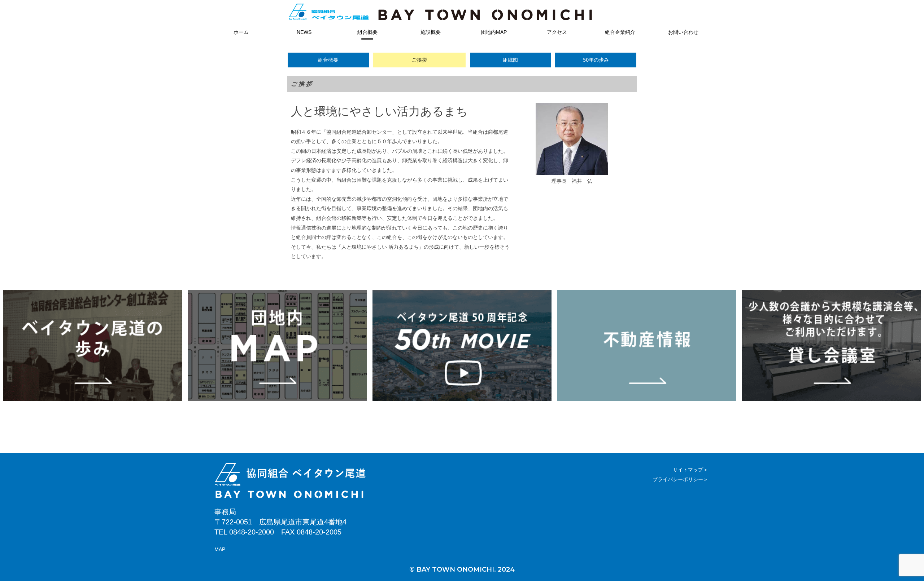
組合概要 (367, 32)
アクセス (557, 32)
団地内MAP (494, 32)
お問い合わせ (683, 32)
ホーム (241, 32)
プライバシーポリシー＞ (680, 479)
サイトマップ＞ (690, 470)
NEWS (304, 32)
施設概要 (430, 32)
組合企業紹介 (620, 32)
